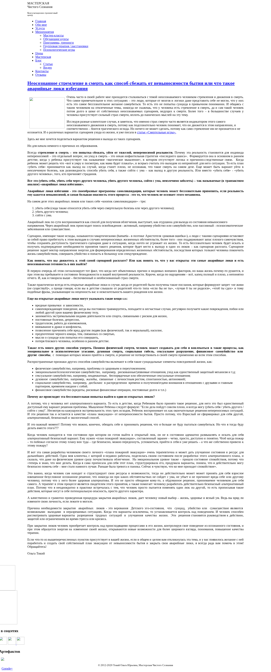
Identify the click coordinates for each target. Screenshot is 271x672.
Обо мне (41, 24)
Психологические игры (59, 49)
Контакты (42, 71)
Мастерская (43, 57)
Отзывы (40, 74)
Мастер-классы (53, 35)
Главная (40, 21)
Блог (38, 60)
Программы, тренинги (58, 42)
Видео (47, 67)
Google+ (7, 668)
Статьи (48, 64)
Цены (39, 53)
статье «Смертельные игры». (156, 132)
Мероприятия (44, 32)
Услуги (40, 28)
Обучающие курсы (56, 39)
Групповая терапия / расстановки (65, 46)
